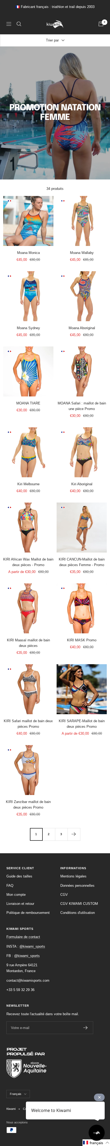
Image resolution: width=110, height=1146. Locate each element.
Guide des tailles (19, 876)
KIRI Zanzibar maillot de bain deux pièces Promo (28, 804)
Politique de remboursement (28, 913)
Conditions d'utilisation (77, 913)
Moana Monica (28, 253)
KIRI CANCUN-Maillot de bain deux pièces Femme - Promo (82, 562)
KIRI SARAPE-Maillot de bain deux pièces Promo (82, 724)
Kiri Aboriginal (81, 484)
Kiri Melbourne (28, 484)
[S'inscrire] (85, 1028)
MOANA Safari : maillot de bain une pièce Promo (82, 406)
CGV (64, 895)
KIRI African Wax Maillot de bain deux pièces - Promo (28, 562)
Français (15, 1093)
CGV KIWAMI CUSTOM (79, 904)
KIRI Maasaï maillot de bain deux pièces (28, 643)
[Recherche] (19, 24)
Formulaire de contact (23, 937)
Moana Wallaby (82, 253)
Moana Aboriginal (82, 328)
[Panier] (101, 24)
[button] (96, 1142)
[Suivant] (74, 834)
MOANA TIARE (28, 403)
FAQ (9, 886)
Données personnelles (77, 886)
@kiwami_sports (32, 946)
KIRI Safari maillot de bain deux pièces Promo (28, 724)
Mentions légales (73, 876)
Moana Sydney (28, 328)
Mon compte (16, 895)
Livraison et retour (20, 904)
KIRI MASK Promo (81, 640)
